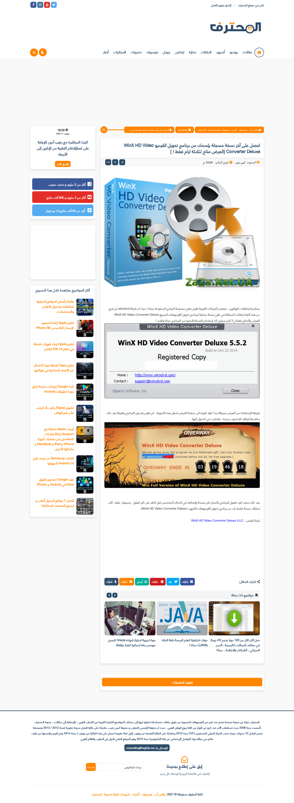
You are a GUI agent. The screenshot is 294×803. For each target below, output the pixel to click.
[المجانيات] (95, 5)
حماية (192, 51)
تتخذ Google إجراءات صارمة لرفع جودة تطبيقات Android (53, 389)
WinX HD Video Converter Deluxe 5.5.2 (217, 520)
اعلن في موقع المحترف (251, 5)
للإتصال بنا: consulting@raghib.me (147, 748)
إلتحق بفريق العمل (221, 5)
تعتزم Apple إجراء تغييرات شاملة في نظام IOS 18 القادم (54, 346)
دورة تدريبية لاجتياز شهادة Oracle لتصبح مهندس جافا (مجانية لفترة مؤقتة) (132, 642)
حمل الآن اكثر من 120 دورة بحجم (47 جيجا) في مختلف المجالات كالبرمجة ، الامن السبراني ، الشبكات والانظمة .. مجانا (235, 644)
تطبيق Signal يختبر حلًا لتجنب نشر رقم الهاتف (55, 410)
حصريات (136, 51)
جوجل (166, 51)
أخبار (106, 51)
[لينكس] (67, 5)
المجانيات (120, 51)
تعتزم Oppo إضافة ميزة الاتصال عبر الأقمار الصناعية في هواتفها (54, 367)
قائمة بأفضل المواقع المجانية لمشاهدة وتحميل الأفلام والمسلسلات (55, 306)
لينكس (179, 51)
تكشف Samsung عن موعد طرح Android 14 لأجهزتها (53, 460)
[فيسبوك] (81, 5)
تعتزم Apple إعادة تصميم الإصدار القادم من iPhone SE (55, 325)
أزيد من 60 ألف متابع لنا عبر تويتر (66, 210)
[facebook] (33, 5)
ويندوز (234, 51)
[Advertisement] (147, 89)
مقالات (247, 51)
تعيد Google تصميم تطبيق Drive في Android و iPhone (55, 482)
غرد (170, 581)
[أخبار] (101, 5)
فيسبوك (152, 51)
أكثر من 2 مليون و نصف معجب (67, 184)
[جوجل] (74, 5)
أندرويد (220, 51)
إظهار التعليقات (182, 682)
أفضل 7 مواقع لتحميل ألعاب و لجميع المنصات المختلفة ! (55, 503)
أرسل (140, 581)
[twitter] (54, 5)
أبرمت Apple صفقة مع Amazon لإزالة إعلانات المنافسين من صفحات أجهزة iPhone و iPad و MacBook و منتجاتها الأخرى (54, 438)
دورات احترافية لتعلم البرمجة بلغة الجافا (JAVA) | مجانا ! (185, 642)
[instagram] (40, 5)
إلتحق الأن (63, 164)
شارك (185, 581)
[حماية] (61, 5)
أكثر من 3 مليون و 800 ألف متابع (66, 197)
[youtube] (47, 5)
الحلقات (206, 51)
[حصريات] (88, 5)
